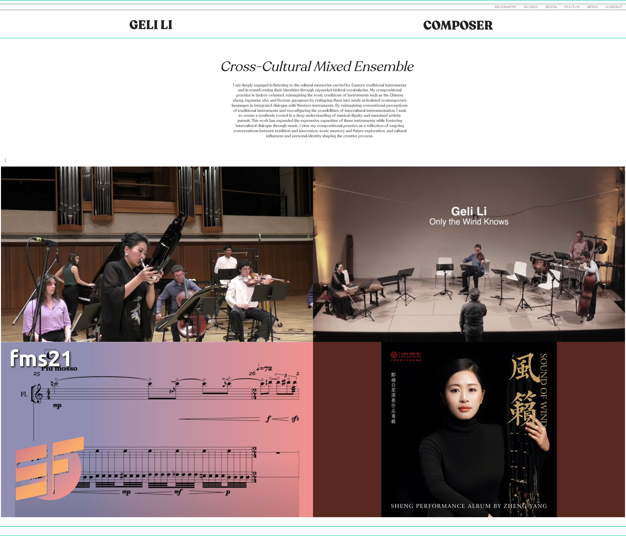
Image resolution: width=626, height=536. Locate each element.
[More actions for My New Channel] (8, 160)
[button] (551, 7)
